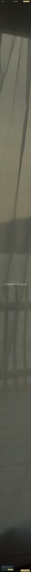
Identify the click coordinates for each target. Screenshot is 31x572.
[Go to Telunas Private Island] (15, 1)
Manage (4, 569)
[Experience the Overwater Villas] (15, 289)
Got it (10, 569)
